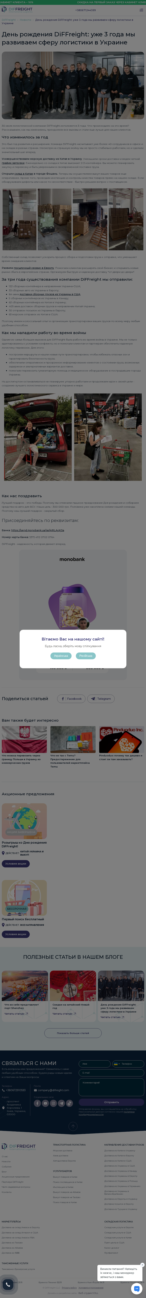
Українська (61, 655)
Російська (85, 655)
